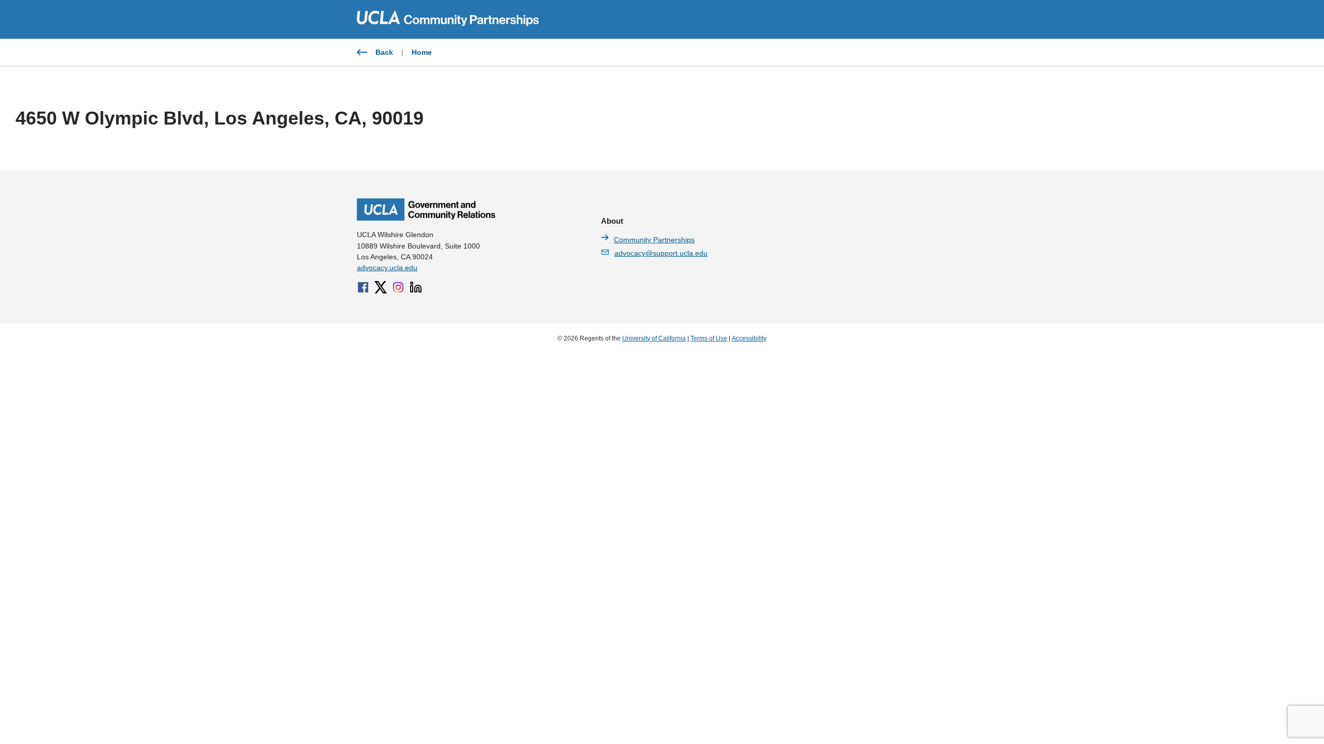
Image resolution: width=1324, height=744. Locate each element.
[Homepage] (426, 218)
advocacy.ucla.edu (387, 268)
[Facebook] (363, 287)
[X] (380, 287)
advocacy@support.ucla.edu (661, 253)
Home (422, 52)
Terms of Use (708, 338)
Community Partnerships (654, 240)
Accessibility (749, 338)
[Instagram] (398, 287)
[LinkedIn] (416, 287)
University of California (654, 338)
